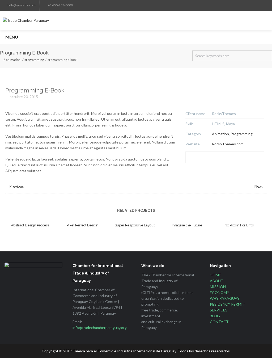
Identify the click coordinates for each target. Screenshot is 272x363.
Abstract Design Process (30, 225)
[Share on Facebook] (191, 157)
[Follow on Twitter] (157, 5)
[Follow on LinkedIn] (200, 5)
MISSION (218, 286)
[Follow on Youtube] (232, 5)
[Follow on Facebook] (168, 5)
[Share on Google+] (258, 157)
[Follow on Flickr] (221, 5)
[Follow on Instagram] (179, 5)
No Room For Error (239, 225)
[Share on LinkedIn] (213, 157)
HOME (215, 275)
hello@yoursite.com (21, 5)
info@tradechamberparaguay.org (100, 327)
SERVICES (218, 310)
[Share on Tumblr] (247, 157)
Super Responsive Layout (135, 225)
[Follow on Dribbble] (242, 5)
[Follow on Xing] (253, 5)
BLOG (215, 316)
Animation (13, 60)
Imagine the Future (187, 225)
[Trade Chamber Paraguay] (136, 20)
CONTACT (219, 321)
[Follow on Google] (189, 5)
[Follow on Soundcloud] (264, 5)
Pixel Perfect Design (82, 225)
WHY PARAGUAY (225, 298)
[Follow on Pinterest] (211, 5)
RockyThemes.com (228, 144)
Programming (34, 60)
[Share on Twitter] (202, 157)
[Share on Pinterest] (224, 157)
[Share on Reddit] (236, 157)
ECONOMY (219, 292)
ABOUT (216, 280)
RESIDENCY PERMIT (227, 304)
